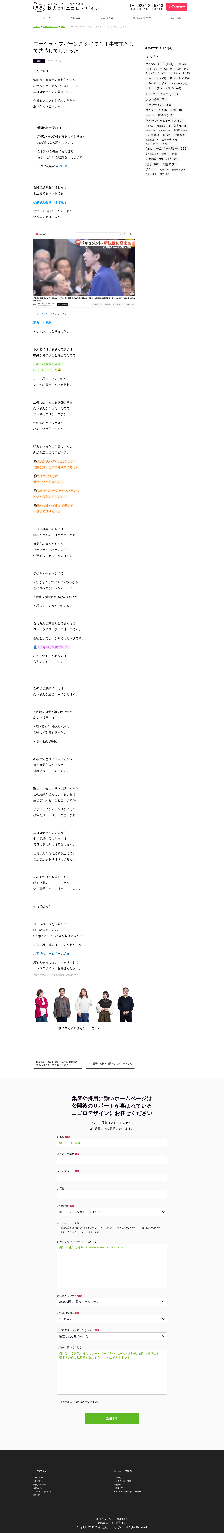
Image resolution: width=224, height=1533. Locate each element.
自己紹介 (61, 166)
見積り (151, 174)
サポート (179, 78)
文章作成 (169, 139)
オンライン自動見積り (123, 1481)
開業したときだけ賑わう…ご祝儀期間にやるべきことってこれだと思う (57, 1063)
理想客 (170, 164)
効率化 (180, 125)
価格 (150, 115)
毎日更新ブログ (142, 18)
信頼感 (165, 115)
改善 (179, 135)
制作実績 (76, 18)
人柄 (176, 110)
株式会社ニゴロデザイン (73, 8)
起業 (164, 174)
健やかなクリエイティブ (164, 120)
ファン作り (155, 99)
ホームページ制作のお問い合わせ (127, 1492)
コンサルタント (179, 73)
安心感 (152, 135)
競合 (151, 169)
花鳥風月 (178, 170)
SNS (165, 64)
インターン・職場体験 (42, 1492)
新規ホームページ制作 (167, 148)
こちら (65, 127)
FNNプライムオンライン (53, 314)
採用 (166, 135)
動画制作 (165, 130)
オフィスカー (179, 69)
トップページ (38, 1478)
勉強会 (150, 130)
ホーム (47, 18)
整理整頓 (152, 140)
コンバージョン (156, 78)
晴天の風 (152, 154)
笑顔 (164, 170)
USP (181, 64)
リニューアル (156, 110)
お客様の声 (106, 18)
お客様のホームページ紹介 (51, 953)
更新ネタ (169, 154)
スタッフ (154, 88)
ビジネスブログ (162, 94)
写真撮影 (164, 126)
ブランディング (158, 104)
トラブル (173, 88)
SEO (150, 64)
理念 (153, 164)
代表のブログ (38, 1488)
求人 (172, 158)
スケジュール (178, 83)
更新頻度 (154, 158)
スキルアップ (156, 83)
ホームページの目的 (68, 1223)
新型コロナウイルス (156, 144)
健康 (149, 126)
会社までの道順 (39, 1485)
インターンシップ (156, 69)
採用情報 (37, 1495)
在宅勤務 (180, 130)
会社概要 (176, 18)
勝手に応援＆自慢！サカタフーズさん (112, 1063)
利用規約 (117, 1478)
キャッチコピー (156, 73)
